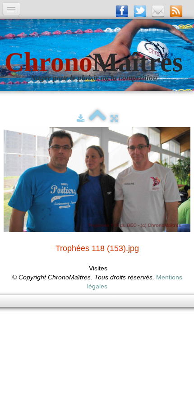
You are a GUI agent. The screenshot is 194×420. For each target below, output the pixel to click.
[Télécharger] (80, 118)
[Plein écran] (114, 118)
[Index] (97, 118)
